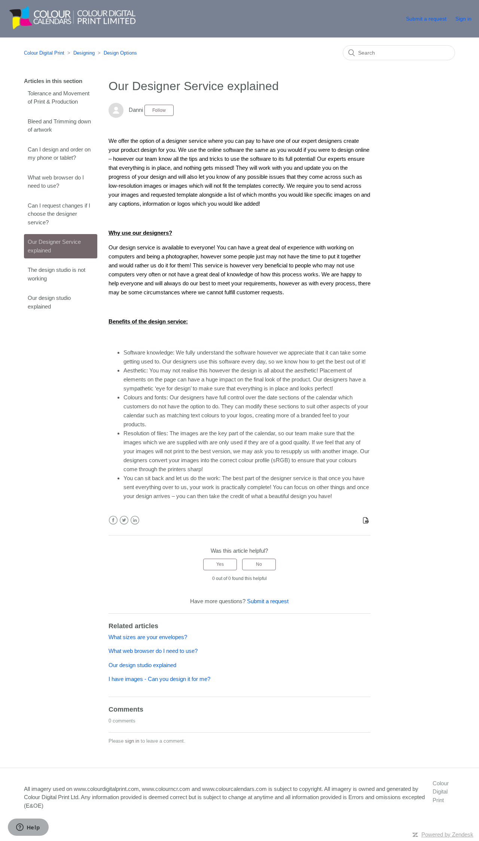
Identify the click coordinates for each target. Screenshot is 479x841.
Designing (84, 53)
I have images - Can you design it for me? (159, 679)
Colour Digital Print (44, 53)
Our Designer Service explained (54, 246)
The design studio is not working (56, 274)
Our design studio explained (49, 302)
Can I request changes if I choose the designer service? (59, 213)
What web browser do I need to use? (56, 181)
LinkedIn (135, 520)
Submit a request (426, 19)
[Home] (69, 28)
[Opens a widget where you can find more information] (28, 828)
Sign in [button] (463, 19)
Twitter (124, 520)
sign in (132, 741)
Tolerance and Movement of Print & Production (58, 97)
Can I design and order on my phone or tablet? (59, 153)
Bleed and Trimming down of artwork (59, 125)
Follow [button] (159, 110)
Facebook (113, 520)
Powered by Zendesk (447, 834)
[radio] (220, 564)
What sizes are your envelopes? (148, 637)
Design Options (120, 53)
